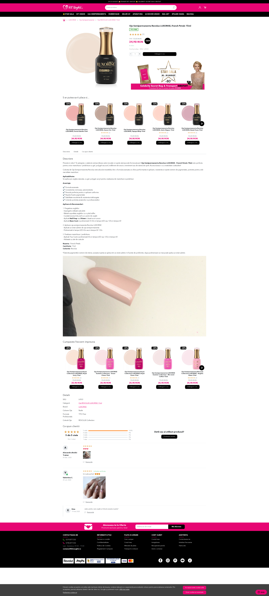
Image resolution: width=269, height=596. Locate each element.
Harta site (182, 546)
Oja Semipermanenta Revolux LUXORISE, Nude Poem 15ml (192, 129)
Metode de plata (130, 546)
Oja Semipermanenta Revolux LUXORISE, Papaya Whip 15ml (134, 130)
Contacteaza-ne (184, 539)
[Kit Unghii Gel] (73, 7)
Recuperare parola (158, 546)
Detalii (76, 152)
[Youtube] (182, 560)
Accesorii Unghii (152, 14)
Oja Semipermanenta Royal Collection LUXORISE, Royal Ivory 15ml (77, 373)
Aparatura (138, 14)
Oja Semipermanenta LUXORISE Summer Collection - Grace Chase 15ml (105, 373)
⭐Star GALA (68, 14)
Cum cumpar (128, 539)
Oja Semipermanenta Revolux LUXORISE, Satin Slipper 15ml (163, 129)
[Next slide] (201, 123)
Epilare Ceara (178, 14)
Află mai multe (124, 589)
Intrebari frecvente (185, 542)
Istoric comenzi (157, 549)
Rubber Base (114, 14)
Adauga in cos (160, 54)
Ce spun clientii (87, 152)
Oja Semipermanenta (97, 14)
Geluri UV (126, 14)
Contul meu (156, 539)
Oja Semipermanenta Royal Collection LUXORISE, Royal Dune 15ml (134, 373)
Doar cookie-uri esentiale (194, 592)
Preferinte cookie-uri (70, 592)
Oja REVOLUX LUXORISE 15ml (108, 20)
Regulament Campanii (105, 549)
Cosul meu (128, 542)
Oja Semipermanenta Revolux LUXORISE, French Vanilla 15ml (77, 130)
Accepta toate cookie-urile (194, 587)
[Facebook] (160, 560)
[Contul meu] (200, 7)
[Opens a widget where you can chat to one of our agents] (261, 592)
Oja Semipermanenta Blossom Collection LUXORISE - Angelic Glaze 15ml (192, 373)
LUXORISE (72, 20)
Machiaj (190, 14)
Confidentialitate (103, 542)
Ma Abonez (176, 527)
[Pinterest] (175, 560)
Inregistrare (156, 542)
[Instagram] (167, 560)
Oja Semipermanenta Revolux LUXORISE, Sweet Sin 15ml (105, 129)
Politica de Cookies (104, 546)
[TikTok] (190, 560)
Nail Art (165, 14)
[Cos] (205, 7)
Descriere (66, 152)
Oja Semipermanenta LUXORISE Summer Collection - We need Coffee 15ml (163, 374)
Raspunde (89, 462)
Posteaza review (169, 436)
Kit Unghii (80, 14)
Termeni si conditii (103, 539)
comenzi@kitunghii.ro (72, 549)
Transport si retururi (131, 549)
